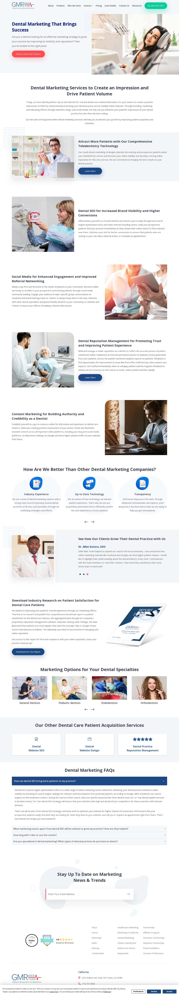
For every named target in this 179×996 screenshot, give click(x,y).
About (51, 5)
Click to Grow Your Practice (28, 54)
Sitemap (95, 948)
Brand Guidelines (151, 948)
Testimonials (98, 953)
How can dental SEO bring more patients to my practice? (45, 781)
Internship (96, 937)
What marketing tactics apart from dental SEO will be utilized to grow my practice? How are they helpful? (70, 828)
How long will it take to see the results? (35, 835)
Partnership (149, 927)
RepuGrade (123, 953)
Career (95, 932)
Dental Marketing (125, 937)
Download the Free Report (28, 651)
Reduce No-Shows (126, 948)
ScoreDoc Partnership (153, 937)
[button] (80, 574)
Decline (154, 991)
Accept (169, 991)
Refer (94, 943)
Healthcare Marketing (127, 927)
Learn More (90, 171)
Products (60, 5)
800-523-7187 (157, 5)
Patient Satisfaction (126, 943)
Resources (137, 5)
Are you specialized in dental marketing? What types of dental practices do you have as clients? (65, 841)
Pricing (99, 5)
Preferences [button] (107, 992)
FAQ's (94, 927)
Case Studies (110, 5)
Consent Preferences (153, 953)
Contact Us (124, 5)
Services (88, 5)
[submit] (128, 894)
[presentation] (86, 522)
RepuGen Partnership (153, 943)
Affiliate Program (151, 932)
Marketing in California (127, 932)
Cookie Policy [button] (54, 992)
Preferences (138, 991)
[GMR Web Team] (23, 5)
